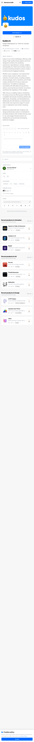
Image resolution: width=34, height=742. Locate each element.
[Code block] (4, 135)
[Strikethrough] (9, 132)
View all (29, 221)
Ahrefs (11, 193)
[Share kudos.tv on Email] (29, 205)
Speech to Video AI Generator (16, 226)
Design (15, 183)
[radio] (4, 128)
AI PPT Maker (12, 299)
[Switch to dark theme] (20, 2)
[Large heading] (15, 132)
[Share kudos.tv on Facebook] (9, 205)
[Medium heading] (18, 132)
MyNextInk (11, 282)
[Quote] (28, 132)
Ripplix (10, 246)
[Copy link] (30, 202)
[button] (17, 140)
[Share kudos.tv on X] (4, 205)
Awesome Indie (8, 2)
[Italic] (7, 132)
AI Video (18, 230)
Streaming (21, 183)
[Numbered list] (26, 132)
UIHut (9, 318)
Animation (5, 183)
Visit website (16, 32)
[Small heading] (20, 132)
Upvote (18, 36)
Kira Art (10, 262)
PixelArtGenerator (13, 272)
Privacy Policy (23, 736)
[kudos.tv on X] (4, 176)
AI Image (17, 266)
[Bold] (4, 132)
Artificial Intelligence (20, 303)
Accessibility (18, 312)
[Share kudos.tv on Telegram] (21, 205)
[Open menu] (2, 2)
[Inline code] (12, 132)
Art (11, 183)
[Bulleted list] (24, 132)
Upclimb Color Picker (14, 309)
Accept (17, 739)
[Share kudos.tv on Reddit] (25, 205)
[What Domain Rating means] (10, 190)
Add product (28, 2)
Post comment (25, 147)
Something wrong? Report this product (18, 211)
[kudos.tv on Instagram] (7, 176)
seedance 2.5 (12, 236)
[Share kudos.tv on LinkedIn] (13, 205)
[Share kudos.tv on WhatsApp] (17, 205)
